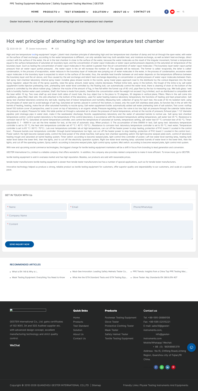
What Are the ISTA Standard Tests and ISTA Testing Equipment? (100, 277)
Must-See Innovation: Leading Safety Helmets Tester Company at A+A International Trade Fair (100, 271)
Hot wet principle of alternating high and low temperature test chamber (73, 21)
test (33, 54)
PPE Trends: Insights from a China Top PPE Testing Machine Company (160, 271)
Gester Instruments (20, 21)
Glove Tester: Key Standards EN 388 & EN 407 (155, 277)
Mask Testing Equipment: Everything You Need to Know (38, 277)
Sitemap (96, 385)
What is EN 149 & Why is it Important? (25, 271)
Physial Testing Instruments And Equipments (164, 385)
